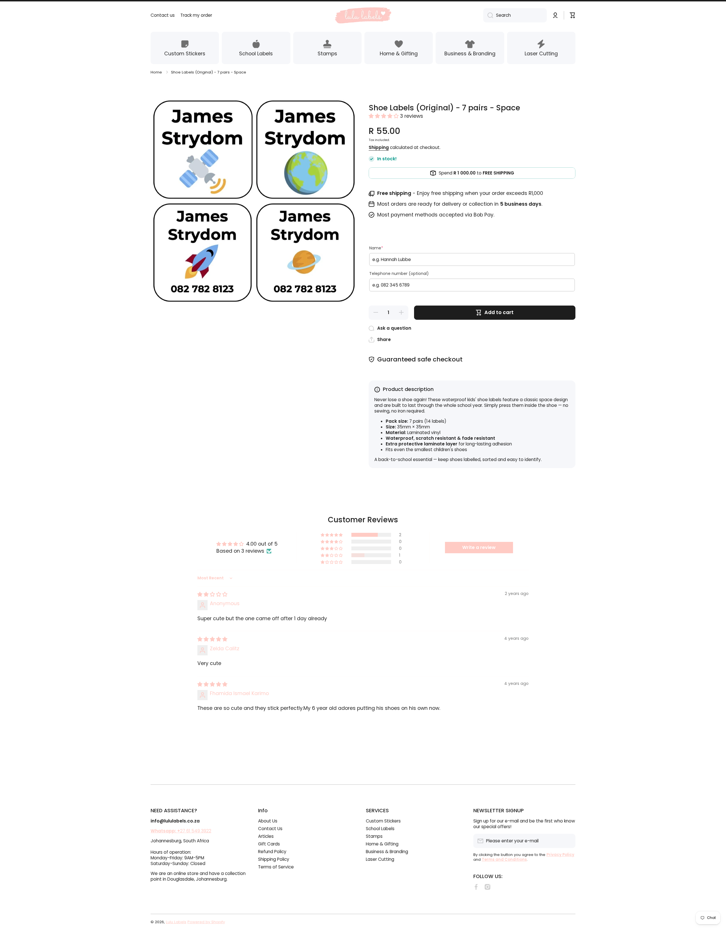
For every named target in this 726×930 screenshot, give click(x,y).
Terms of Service (276, 867)
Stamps (374, 836)
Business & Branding (387, 852)
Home (156, 72)
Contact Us (270, 829)
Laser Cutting (380, 859)
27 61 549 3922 (181, 831)
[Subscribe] (568, 841)
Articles (266, 836)
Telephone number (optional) (399, 273)
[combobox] (515, 15)
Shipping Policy (273, 859)
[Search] (488, 15)
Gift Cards (269, 844)
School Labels (380, 829)
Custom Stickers (383, 821)
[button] (384, 116)
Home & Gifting (382, 844)
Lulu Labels (176, 922)
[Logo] (363, 15)
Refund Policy (272, 852)
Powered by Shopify (206, 922)
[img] (212, 594)
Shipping (379, 147)
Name (376, 248)
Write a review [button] (479, 547)
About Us (267, 821)
